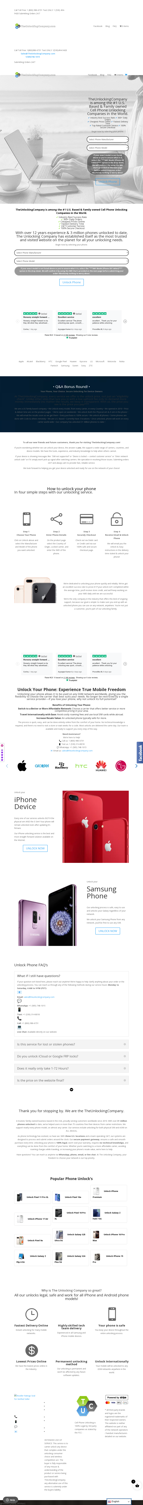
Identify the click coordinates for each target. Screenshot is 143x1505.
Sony (83, 366)
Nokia (121, 362)
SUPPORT (82, 10)
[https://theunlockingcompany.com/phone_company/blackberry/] (61, 766)
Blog (107, 26)
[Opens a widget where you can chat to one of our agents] (10, 1500)
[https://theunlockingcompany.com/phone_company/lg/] (121, 766)
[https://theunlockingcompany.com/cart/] (126, 75)
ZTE (90, 366)
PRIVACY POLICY (54, 1417)
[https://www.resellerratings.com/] (26, 1399)
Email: (34, 53)
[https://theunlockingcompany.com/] (35, 26)
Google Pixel (61, 362)
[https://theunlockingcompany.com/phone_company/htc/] (81, 766)
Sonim (75, 366)
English (115, 1501)
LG (91, 362)
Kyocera (83, 362)
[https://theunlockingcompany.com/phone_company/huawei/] (101, 766)
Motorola (112, 362)
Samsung (65, 366)
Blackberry (40, 362)
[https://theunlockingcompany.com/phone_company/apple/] (22, 766)
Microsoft (100, 362)
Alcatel (30, 362)
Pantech (54, 366)
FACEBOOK (51, 1402)
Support (49, 1431)
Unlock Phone (108, 182)
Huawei (73, 362)
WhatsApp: (27, 56)
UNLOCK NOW (35, 848)
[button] (7, 766)
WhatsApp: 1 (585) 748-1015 (115, 13)
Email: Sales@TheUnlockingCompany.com (108, 10)
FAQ (115, 26)
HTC (50, 362)
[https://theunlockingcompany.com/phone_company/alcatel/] (42, 766)
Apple (21, 362)
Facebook (97, 26)
